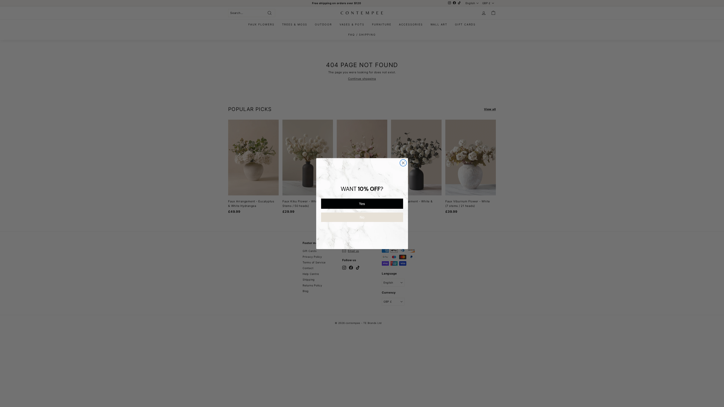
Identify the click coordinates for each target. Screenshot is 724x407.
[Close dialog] (403, 163)
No (362, 217)
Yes (362, 203)
